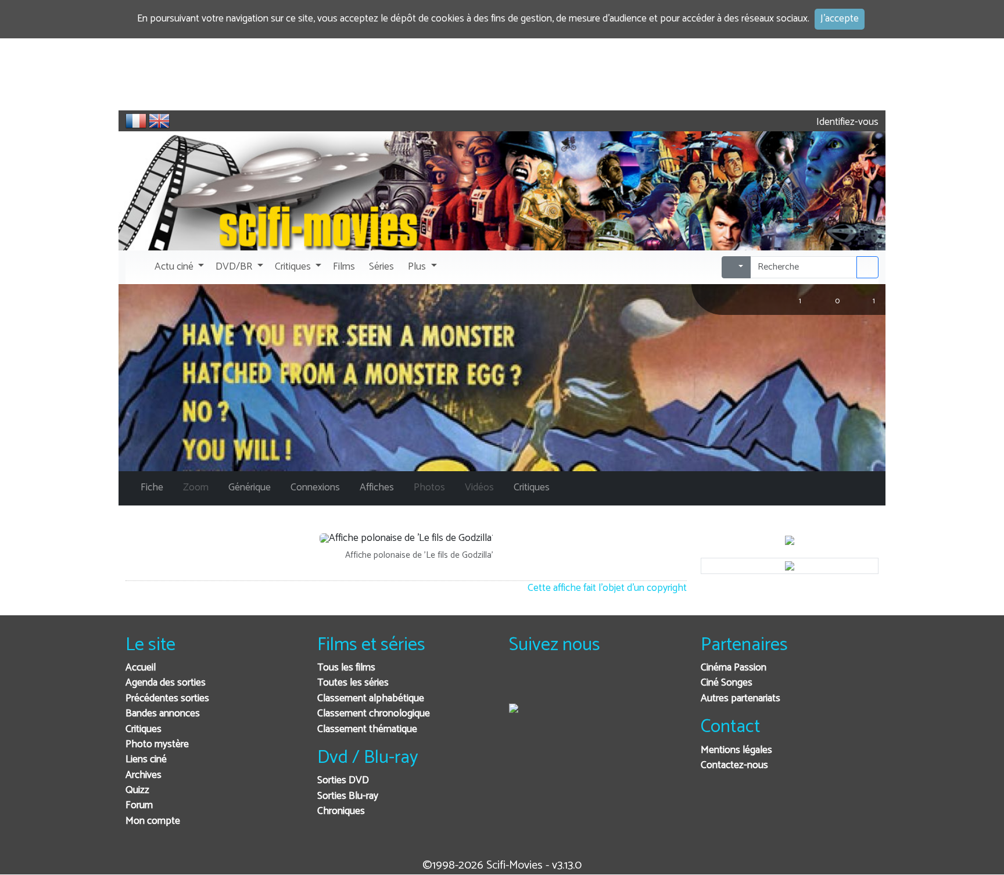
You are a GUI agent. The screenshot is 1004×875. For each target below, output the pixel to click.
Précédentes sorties (167, 698)
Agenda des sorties (166, 683)
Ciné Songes (726, 683)
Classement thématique (367, 729)
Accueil (141, 667)
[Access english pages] (159, 120)
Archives (144, 775)
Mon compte (153, 821)
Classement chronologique (373, 713)
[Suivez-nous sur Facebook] (521, 683)
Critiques (144, 729)
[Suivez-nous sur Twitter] (549, 683)
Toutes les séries (353, 683)
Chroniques (341, 811)
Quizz (137, 790)
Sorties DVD (343, 780)
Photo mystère (157, 744)
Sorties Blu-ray (347, 796)
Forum (139, 805)
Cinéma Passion (733, 667)
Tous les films (346, 667)
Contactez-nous (734, 765)
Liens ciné (146, 759)
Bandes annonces (163, 713)
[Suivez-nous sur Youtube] (578, 683)
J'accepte (839, 18)
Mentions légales (736, 750)
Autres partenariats (740, 698)
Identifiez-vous (846, 122)
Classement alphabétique (370, 698)
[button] (178, 267)
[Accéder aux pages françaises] (136, 120)
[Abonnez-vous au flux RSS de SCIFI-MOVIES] (606, 683)
